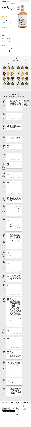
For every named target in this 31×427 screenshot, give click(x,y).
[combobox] (24, 1)
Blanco (17, 407)
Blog (12, 3)
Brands (3, 3)
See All (10, 14)
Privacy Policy (24, 406)
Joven (17, 408)
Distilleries (6, 3)
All (16, 406)
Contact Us (24, 407)
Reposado (17, 409)
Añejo (17, 410)
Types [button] (9, 3)
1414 (6, 32)
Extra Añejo (17, 411)
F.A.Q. (23, 405)
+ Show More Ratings (15, 397)
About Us (15, 3)
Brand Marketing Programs (25, 409)
